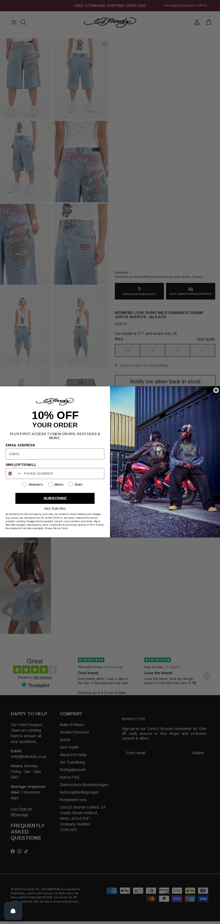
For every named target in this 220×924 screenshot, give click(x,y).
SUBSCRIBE (55, 498)
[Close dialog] (216, 390)
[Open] (13, 911)
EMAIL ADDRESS (20, 445)
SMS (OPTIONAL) (20, 465)
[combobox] (14, 473)
